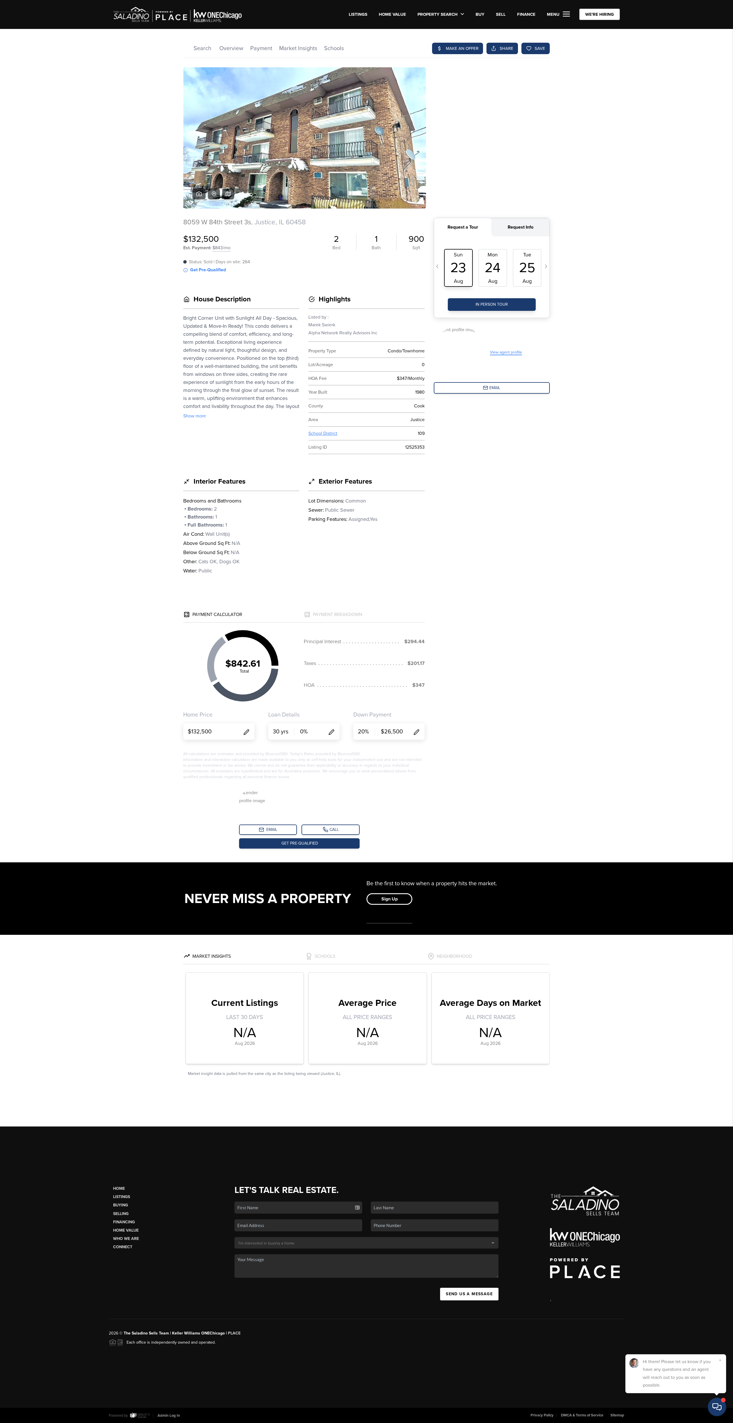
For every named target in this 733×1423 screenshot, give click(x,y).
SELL (501, 14)
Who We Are (126, 1238)
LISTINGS (358, 14)
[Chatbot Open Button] (717, 1407)
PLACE (234, 1333)
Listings (121, 1196)
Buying (120, 1205)
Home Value (392, 14)
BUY (480, 14)
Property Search (438, 14)
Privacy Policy (542, 1415)
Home (119, 1188)
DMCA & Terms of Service (582, 1415)
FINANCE (526, 14)
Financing (124, 1222)
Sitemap (617, 1415)
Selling (121, 1213)
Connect (122, 1247)
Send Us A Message (469, 1294)
